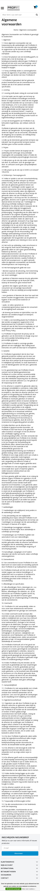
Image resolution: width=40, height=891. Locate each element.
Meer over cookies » (28, 889)
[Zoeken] (37, 15)
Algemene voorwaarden (28, 30)
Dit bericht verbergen (13, 889)
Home (16, 30)
